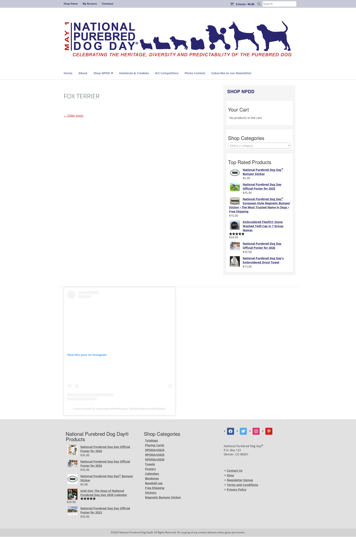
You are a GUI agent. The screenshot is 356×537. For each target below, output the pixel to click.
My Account (90, 3)
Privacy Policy (236, 489)
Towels (150, 464)
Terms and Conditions (242, 485)
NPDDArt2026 (154, 459)
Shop (230, 475)
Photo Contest (195, 73)
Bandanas (152, 478)
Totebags (151, 440)
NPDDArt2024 (154, 450)
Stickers (150, 493)
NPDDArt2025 (154, 455)
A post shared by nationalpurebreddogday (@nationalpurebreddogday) (119, 408)
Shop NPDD (102, 73)
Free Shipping (154, 488)
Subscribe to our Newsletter (231, 73)
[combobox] (259, 145)
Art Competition (166, 73)
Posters (150, 469)
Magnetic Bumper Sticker (163, 497)
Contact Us (234, 470)
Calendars (152, 474)
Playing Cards (154, 445)
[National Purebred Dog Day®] (178, 37)
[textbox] (259, 146)
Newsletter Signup (240, 480)
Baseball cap (154, 483)
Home (68, 73)
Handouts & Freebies (134, 73)
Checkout (107, 3)
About (82, 73)
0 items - (245, 4)
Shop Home (71, 3)
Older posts (73, 116)
